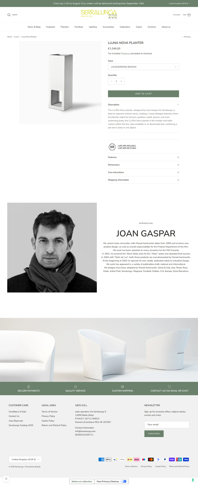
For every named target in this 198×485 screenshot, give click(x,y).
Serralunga (19, 467)
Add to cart (143, 93)
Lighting (93, 26)
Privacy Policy (48, 416)
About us (166, 26)
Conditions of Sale (17, 411)
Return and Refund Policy (54, 425)
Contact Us (14, 416)
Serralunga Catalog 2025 (21, 425)
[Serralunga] (99, 15)
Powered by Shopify (32, 467)
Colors (139, 26)
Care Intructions (116, 172)
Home (9, 37)
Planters (65, 26)
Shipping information (118, 179)
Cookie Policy (48, 420)
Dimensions (114, 164)
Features (112, 157)
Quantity (112, 75)
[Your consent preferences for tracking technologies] (193, 480)
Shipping (125, 53)
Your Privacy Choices (108, 481)
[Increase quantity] (122, 81)
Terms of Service (50, 411)
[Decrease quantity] (110, 81)
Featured (50, 26)
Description (113, 104)
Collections (125, 26)
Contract (152, 26)
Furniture (79, 26)
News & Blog (34, 26)
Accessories (108, 26)
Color (110, 60)
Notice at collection (82, 481)
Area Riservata (16, 420)
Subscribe (154, 433)
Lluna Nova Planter (29, 37)
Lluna (16, 37)
